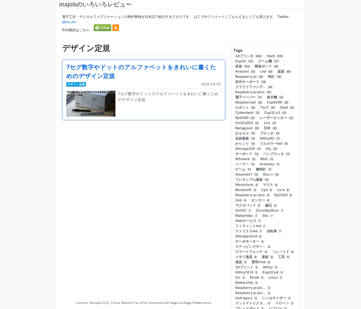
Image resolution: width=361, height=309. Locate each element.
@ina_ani (69, 22)
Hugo (173, 303)
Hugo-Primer (193, 303)
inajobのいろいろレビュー (95, 4)
